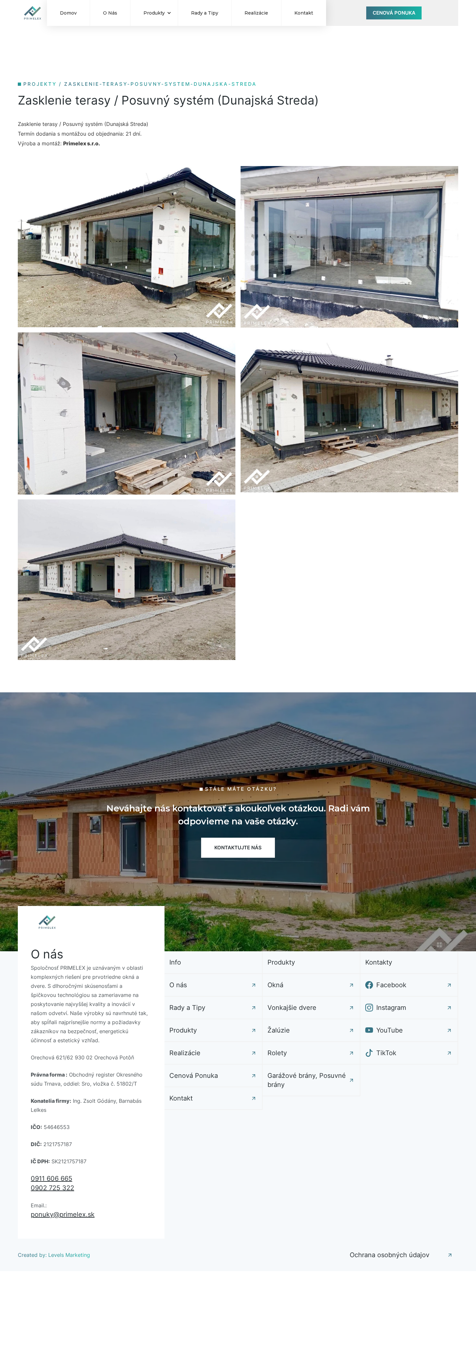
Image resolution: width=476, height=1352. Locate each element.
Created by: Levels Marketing (54, 1255)
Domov (68, 13)
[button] (154, 13)
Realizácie (256, 13)
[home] (32, 13)
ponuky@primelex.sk (63, 1214)
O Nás (110, 13)
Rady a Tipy (204, 13)
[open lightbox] (127, 246)
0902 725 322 (52, 1188)
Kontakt (303, 13)
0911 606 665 (51, 1178)
